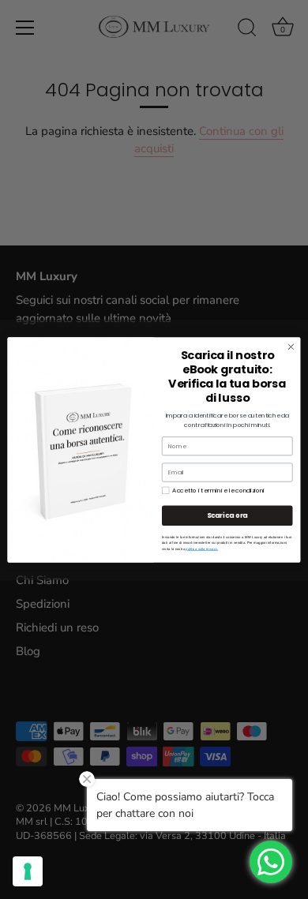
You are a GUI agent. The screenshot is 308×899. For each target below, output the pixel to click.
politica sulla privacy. (202, 549)
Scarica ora (227, 515)
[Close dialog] (291, 347)
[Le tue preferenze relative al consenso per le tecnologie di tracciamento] (28, 871)
